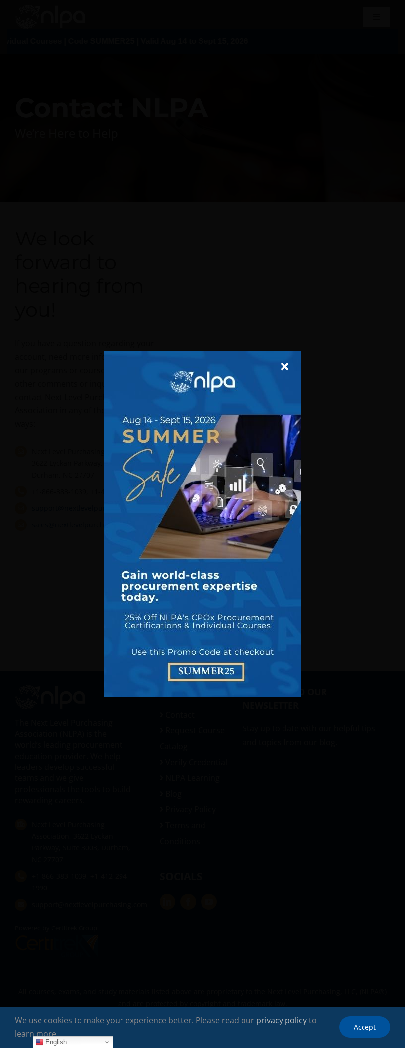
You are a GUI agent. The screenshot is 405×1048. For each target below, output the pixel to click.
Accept (365, 1027)
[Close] (284, 367)
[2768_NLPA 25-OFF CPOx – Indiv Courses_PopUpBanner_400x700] (202, 355)
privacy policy (281, 1020)
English (55, 1042)
